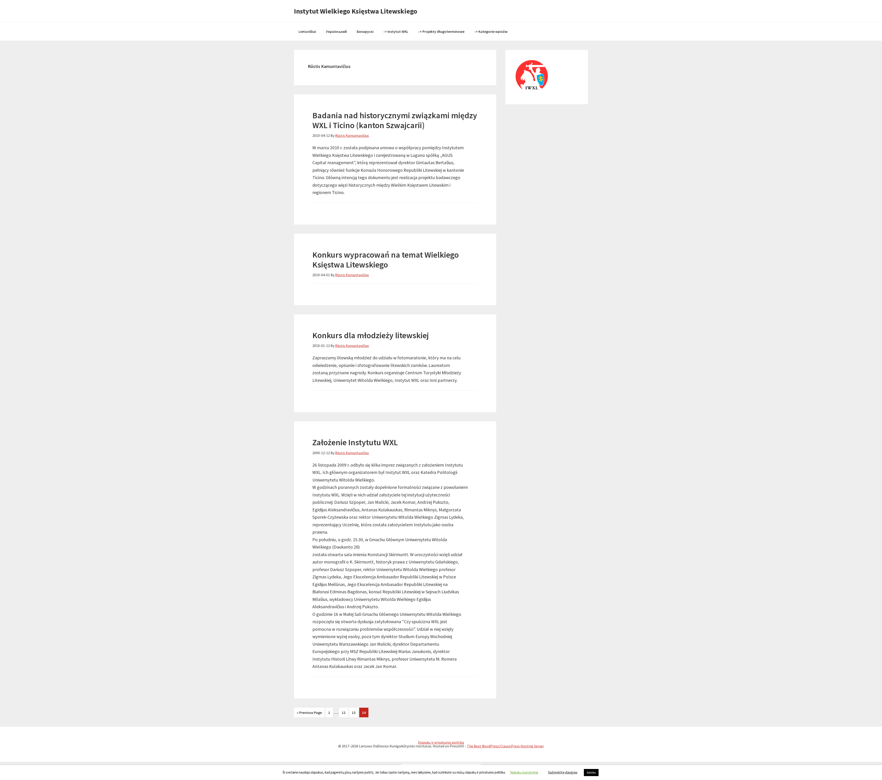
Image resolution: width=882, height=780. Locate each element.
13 (355, 712)
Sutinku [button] (591, 772)
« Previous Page (309, 712)
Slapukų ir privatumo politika (441, 742)
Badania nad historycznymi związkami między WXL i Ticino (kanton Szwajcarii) (394, 120)
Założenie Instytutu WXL (355, 442)
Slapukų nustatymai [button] (524, 772)
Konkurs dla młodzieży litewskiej (370, 335)
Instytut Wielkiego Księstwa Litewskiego (355, 11)
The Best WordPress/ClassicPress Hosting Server (505, 746)
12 (345, 712)
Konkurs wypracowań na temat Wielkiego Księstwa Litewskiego (385, 260)
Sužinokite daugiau (562, 772)
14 (365, 712)
